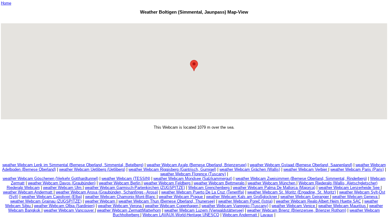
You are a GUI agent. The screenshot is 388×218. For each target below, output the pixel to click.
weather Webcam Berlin (120, 183)
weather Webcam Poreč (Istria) (245, 201)
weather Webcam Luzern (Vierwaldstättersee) (204, 210)
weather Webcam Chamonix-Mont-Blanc (121, 196)
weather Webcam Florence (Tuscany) (193, 174)
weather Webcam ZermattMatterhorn (129, 210)
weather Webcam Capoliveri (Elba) (52, 196)
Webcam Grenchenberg (209, 187)
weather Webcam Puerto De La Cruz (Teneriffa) (202, 192)
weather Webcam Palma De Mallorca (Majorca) (274, 187)
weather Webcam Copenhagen (172, 205)
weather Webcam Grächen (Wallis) (249, 169)
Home (6, 3)
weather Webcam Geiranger (305, 196)
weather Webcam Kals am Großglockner (242, 196)
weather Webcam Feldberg (168, 183)
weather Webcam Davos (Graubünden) (61, 183)
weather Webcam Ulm (63, 187)
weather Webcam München (272, 183)
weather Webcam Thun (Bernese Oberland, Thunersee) (167, 201)
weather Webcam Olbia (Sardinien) (64, 205)
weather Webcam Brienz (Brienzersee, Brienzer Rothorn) (296, 210)
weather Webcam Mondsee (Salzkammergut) (192, 178)
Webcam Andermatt (240, 215)
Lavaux (266, 215)
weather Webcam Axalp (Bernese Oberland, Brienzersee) (196, 165)
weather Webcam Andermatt (28, 192)
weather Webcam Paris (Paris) (357, 169)
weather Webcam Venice (294, 205)
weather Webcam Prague (181, 196)
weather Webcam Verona (120, 205)
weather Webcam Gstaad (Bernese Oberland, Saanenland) (301, 165)
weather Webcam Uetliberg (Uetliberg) (92, 169)
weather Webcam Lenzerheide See (350, 187)
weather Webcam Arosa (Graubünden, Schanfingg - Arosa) (107, 192)
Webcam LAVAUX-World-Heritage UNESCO (180, 215)
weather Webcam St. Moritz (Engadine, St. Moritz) (291, 192)
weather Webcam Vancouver (69, 210)
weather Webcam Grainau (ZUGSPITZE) (46, 201)
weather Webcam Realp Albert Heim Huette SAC (318, 201)
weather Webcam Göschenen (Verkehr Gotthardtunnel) (50, 178)
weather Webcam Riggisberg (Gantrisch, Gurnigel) (172, 169)
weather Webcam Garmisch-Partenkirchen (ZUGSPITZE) (135, 187)
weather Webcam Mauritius (342, 205)
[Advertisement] (194, 20)
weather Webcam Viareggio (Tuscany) (235, 205)
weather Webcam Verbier (305, 169)
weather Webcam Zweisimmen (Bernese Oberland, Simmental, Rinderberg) (301, 178)
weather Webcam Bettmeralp (220, 183)
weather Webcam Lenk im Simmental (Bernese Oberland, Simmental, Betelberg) (72, 165)
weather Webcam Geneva (355, 196)
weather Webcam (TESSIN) (126, 178)
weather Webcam (100, 201)
